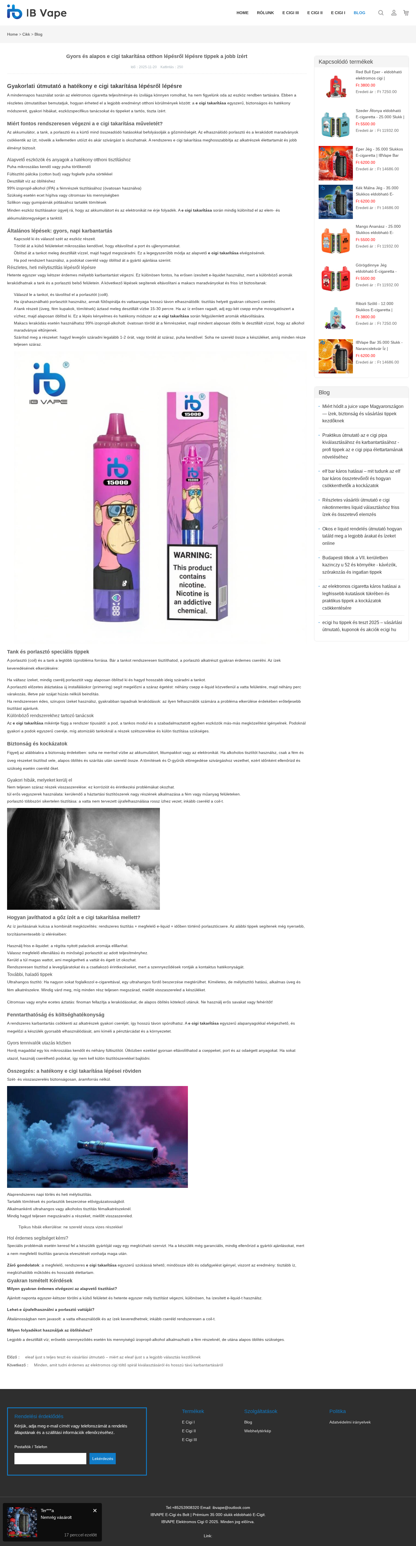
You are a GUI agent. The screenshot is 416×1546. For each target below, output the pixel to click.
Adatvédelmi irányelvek (350, 1422)
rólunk (265, 12)
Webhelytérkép (257, 1431)
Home (242, 12)
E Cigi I (188, 1422)
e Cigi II (315, 12)
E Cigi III (290, 12)
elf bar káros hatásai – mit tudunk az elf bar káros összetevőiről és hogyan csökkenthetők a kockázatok (361, 478)
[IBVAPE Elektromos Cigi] (37, 16)
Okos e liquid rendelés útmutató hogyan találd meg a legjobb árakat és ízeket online (362, 536)
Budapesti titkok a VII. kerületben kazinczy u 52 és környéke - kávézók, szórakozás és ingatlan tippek (359, 565)
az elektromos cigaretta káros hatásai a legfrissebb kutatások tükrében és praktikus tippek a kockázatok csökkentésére (361, 597)
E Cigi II (189, 1431)
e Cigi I (338, 12)
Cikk (26, 34)
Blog (359, 12)
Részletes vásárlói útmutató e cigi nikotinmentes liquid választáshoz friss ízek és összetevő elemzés (360, 507)
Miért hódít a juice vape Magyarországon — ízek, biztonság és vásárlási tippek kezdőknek (363, 413)
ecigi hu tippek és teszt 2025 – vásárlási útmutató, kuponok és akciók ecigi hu (362, 626)
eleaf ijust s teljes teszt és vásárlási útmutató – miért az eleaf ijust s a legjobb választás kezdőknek (113, 1357)
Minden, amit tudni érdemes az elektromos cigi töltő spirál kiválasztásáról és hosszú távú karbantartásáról (128, 1365)
